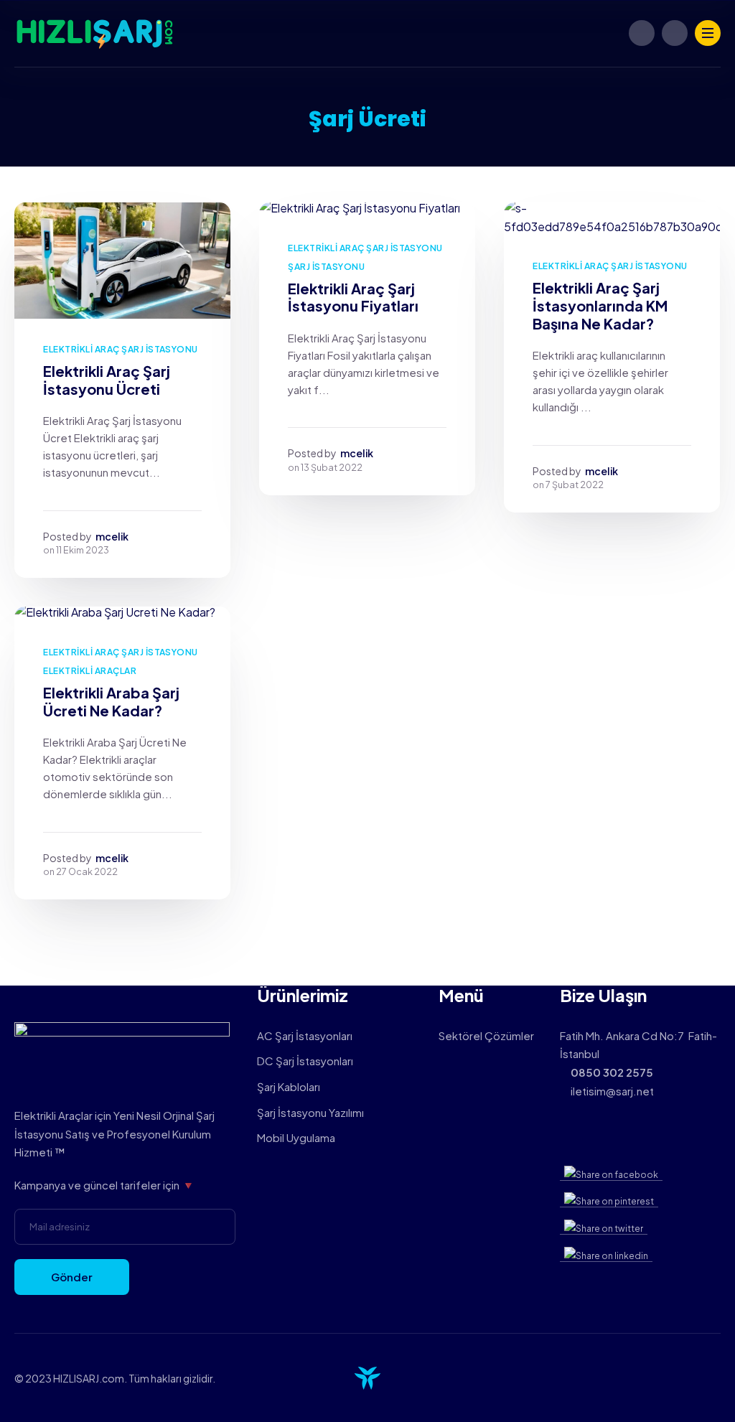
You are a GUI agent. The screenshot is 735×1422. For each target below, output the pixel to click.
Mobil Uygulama (296, 1137)
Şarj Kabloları (288, 1086)
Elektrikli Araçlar (89, 670)
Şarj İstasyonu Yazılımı (310, 1112)
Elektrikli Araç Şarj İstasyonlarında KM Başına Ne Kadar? (600, 305)
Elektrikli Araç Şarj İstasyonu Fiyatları (353, 297)
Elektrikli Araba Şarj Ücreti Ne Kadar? (111, 701)
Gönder (72, 1276)
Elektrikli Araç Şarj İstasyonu (120, 349)
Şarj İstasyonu (326, 266)
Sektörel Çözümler (486, 1035)
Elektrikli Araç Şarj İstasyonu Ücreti (106, 380)
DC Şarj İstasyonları (305, 1060)
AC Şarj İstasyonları (304, 1035)
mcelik (111, 536)
